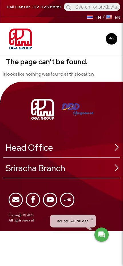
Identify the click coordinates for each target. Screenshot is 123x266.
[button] (111, 39)
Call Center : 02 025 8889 (34, 6)
